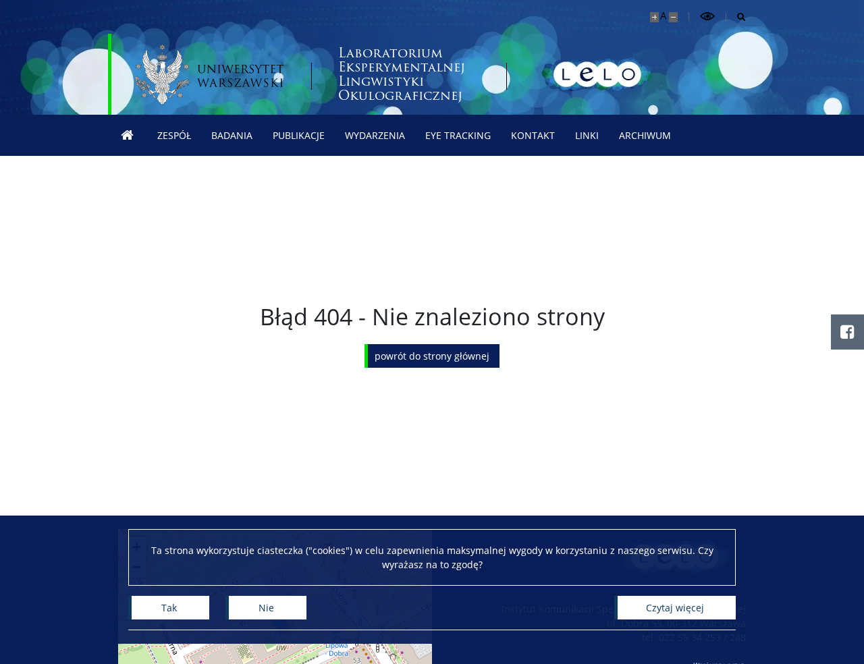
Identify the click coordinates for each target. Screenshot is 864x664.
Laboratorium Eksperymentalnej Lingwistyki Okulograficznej (401, 74)
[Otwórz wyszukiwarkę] (736, 17)
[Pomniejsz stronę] (673, 17)
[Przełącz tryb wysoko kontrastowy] (707, 16)
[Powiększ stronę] (654, 17)
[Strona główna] (127, 135)
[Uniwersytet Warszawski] (209, 74)
